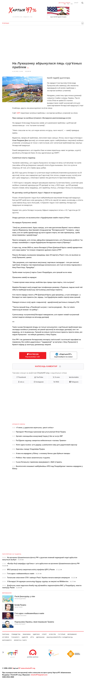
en (72, 3)
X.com (57, 377)
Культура (52, 634)
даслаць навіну (64, 2)
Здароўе (25, 637)
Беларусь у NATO (20, 640)
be (65, 3)
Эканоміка (27, 634)
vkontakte (75, 377)
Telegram (74, 382)
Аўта (32, 637)
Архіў (76, 2)
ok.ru (22, 382)
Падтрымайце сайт (32, 355)
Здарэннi (36, 634)
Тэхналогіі (15, 637)
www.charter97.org (28, 668)
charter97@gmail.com (39, 675)
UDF (18, 113)
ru (68, 3)
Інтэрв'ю (5, 637)
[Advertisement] (43, 43)
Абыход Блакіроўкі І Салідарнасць (60, 637)
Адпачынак (40, 637)
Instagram (40, 382)
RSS (57, 382)
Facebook (22, 377)
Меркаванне (7, 593)
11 (28, 68)
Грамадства (15, 634)
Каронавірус (7, 640)
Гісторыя (61, 634)
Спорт (44, 634)
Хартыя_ (22, 10)
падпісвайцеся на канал (63, 355)
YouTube (39, 377)
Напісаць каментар (48, 366)
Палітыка (5, 634)
